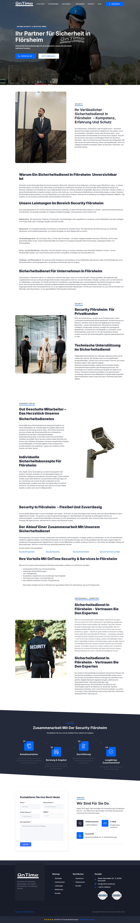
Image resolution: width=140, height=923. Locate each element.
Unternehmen (53, 4)
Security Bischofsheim (81, 552)
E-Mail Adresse (26, 812)
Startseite (40, 4)
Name (22, 802)
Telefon (46, 812)
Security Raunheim (53, 552)
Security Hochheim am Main (110, 552)
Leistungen (66, 4)
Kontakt (91, 4)
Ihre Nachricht (25, 822)
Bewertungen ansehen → (87, 919)
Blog (100, 4)
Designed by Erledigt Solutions (24, 912)
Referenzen (80, 4)
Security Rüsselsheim (27, 552)
